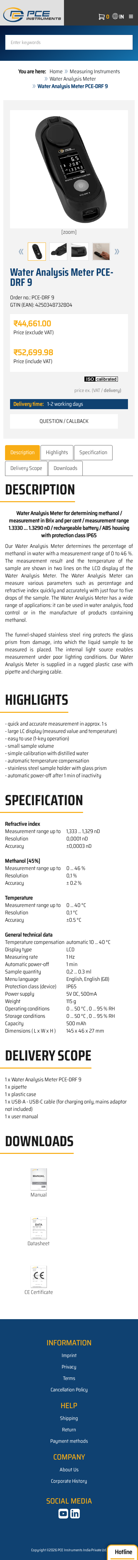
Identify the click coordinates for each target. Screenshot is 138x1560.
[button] (21, 252)
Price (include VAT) (32, 361)
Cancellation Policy (69, 1390)
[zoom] (69, 232)
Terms (69, 1378)
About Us (69, 1470)
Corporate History (69, 1481)
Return (69, 1430)
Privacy (69, 1367)
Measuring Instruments (95, 71)
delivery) (112, 390)
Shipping (69, 1418)
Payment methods (69, 1441)
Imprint (69, 1355)
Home (56, 71)
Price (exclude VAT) (33, 332)
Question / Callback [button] (64, 421)
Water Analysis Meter (73, 79)
